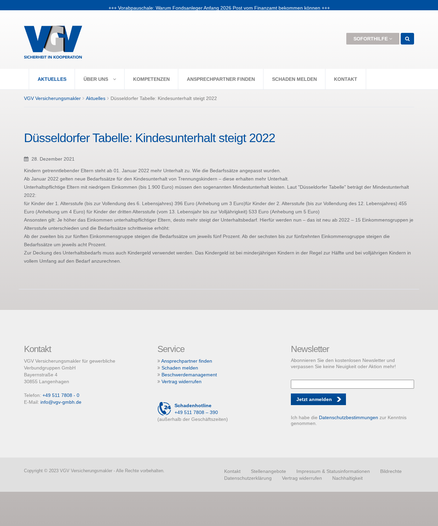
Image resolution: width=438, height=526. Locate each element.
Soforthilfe (371, 38)
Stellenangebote (268, 471)
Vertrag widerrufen (182, 381)
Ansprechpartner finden (221, 79)
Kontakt (345, 79)
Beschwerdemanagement (189, 374)
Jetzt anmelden (314, 399)
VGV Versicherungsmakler (52, 98)
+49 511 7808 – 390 (196, 409)
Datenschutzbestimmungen (348, 417)
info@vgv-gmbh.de (60, 402)
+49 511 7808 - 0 (60, 395)
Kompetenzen (151, 79)
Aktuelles (52, 79)
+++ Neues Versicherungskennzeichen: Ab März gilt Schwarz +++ (219, 5)
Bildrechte (391, 471)
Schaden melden (294, 79)
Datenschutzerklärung (248, 478)
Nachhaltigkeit (347, 478)
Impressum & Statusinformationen (333, 471)
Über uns (96, 79)
